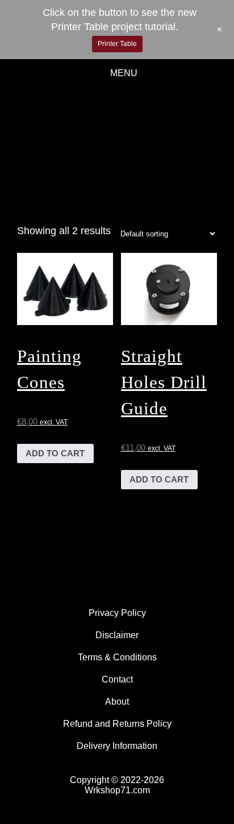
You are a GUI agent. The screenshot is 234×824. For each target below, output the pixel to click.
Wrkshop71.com (117, 790)
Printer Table (117, 44)
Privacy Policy (117, 613)
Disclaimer (117, 635)
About (117, 701)
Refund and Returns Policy (117, 724)
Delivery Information (117, 746)
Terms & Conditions (117, 657)
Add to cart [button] (55, 453)
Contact (117, 679)
